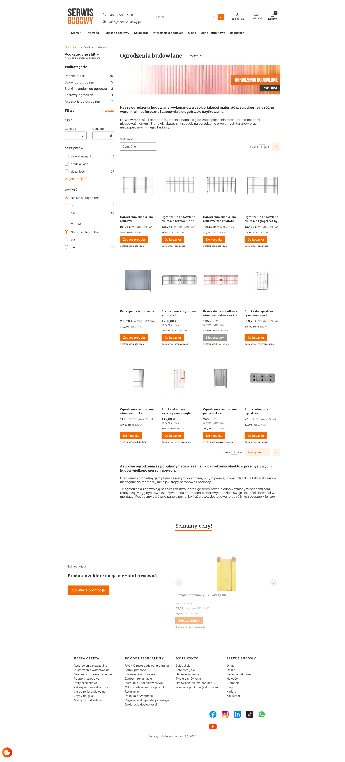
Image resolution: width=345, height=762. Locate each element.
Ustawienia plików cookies (194, 683)
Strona (254, 146)
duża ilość (78, 171)
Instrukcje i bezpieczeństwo (144, 683)
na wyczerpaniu (81, 156)
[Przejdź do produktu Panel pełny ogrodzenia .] (138, 280)
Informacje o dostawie (140, 674)
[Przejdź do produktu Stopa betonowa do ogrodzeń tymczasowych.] (262, 378)
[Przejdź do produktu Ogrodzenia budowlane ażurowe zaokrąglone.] (221, 186)
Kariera (231, 691)
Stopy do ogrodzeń (89, 82)
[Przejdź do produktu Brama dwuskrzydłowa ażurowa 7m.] (179, 280)
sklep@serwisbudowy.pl (124, 22)
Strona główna (72, 47)
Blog (230, 687)
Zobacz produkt (134, 239)
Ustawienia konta (187, 674)
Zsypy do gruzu (84, 696)
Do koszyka (173, 239)
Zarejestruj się (185, 670)
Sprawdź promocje (88, 590)
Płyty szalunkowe (86, 683)
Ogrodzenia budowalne (89, 691)
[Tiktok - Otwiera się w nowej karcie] (249, 714)
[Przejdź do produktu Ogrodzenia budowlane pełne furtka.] (221, 378)
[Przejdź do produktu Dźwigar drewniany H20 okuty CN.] (226, 564)
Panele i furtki (89, 76)
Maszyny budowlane (88, 700)
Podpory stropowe (86, 678)
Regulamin (132, 691)
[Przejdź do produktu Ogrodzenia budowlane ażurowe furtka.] (138, 378)
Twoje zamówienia (188, 678)
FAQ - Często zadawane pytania (147, 665)
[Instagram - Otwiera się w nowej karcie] (225, 714)
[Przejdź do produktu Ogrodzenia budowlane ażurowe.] (138, 186)
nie (73, 213)
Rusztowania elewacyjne (90, 665)
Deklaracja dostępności (141, 704)
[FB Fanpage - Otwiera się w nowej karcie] (212, 714)
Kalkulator (233, 696)
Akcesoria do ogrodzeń (89, 101)
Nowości (232, 678)
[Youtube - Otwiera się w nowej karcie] (212, 726)
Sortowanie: (127, 139)
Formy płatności (136, 670)
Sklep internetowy (171, 756)
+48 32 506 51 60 (120, 15)
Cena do (98, 128)
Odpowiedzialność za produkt (145, 687)
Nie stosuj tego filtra (85, 198)
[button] (221, 17)
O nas (230, 665)
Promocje (233, 683)
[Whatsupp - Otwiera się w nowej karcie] (261, 714)
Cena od (70, 128)
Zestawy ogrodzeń (89, 95)
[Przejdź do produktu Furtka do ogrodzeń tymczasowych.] (262, 280)
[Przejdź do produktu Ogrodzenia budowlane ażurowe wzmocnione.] (179, 186)
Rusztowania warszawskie (91, 670)
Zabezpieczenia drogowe (91, 687)
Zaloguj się (183, 665)
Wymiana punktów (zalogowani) (198, 687)
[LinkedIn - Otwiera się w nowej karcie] (237, 714)
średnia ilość (79, 164)
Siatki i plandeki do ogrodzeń (89, 89)
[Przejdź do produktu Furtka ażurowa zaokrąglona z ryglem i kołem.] (179, 378)
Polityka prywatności (139, 696)
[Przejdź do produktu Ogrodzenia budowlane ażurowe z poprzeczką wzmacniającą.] (262, 186)
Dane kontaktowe (239, 674)
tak (73, 205)
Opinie (231, 670)
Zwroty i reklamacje (138, 678)
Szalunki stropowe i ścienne (93, 674)
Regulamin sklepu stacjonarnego (147, 700)
